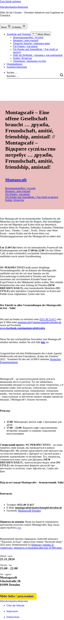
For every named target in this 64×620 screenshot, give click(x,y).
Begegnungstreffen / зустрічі (28, 37)
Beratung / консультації (25, 40)
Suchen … (12, 72)
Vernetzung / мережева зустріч (29, 61)
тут (19, 527)
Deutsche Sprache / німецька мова (31, 43)
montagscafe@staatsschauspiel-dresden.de (39, 322)
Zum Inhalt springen (10, 1)
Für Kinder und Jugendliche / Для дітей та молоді (31, 197)
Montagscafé (16, 180)
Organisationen (14, 64)
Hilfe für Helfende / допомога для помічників (38, 55)
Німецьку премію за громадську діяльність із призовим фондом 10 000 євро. (31, 546)
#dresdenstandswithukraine (14, 7)
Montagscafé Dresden (29, 510)
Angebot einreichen (17, 67)
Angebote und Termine (19, 34)
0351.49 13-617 (48, 319)
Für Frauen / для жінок (25, 46)
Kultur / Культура (22, 58)
